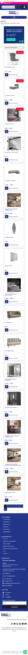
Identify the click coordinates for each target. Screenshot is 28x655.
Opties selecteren (13, 74)
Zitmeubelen (6, 519)
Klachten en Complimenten (10, 548)
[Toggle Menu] (14, 17)
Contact (5, 553)
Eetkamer (5, 527)
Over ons (5, 539)
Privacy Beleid (6, 544)
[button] (25, 652)
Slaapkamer (6, 524)
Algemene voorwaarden (9, 541)
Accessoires (6, 529)
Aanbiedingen (6, 531)
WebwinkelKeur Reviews (7, 629)
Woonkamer (6, 522)
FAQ (4, 551)
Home (2, 23)
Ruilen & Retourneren (8, 546)
